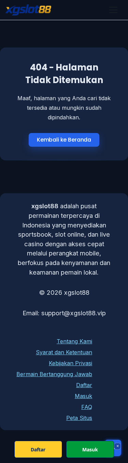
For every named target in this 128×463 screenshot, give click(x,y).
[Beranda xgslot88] (28, 10)
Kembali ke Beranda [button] (64, 140)
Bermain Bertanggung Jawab (54, 374)
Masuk (83, 396)
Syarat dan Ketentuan (64, 352)
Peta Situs (79, 417)
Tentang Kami (74, 341)
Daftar (84, 385)
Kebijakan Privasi (70, 363)
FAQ (86, 407)
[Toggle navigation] (113, 9)
